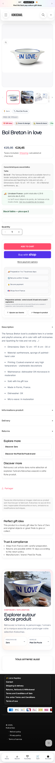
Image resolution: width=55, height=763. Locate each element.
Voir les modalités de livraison (31, 202)
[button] (51, 15)
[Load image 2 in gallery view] (27, 97)
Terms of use (12, 701)
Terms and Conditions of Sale (19, 693)
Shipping (24, 153)
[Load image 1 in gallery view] (13, 97)
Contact (9, 682)
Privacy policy (15, 735)
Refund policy (15, 732)
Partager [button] (9, 488)
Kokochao (10, 728)
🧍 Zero (6, 111)
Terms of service (15, 739)
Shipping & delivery (15, 686)
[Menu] (6, 15)
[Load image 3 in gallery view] (41, 97)
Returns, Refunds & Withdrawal (20, 689)
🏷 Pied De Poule (21, 111)
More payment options (27, 262)
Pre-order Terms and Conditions (20, 697)
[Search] (43, 15)
